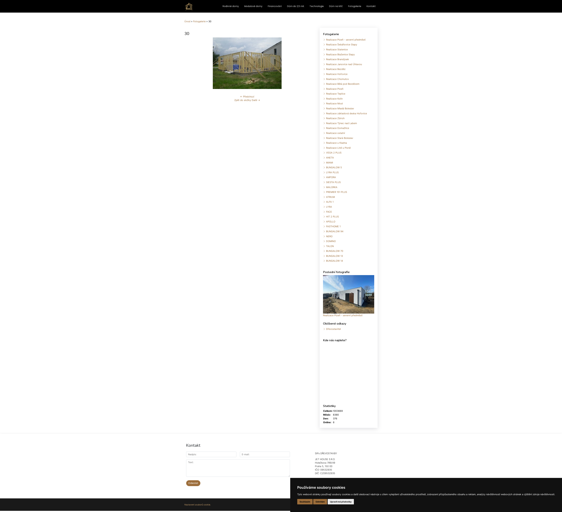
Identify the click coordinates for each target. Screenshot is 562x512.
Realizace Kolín (334, 98)
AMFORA (331, 177)
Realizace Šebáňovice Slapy (341, 44)
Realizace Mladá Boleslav (340, 108)
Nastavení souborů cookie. (197, 504)
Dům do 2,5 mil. (295, 6)
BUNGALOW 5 (334, 167)
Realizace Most (334, 103)
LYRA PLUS (332, 172)
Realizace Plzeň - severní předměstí (346, 39)
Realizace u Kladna (336, 142)
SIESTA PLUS (333, 182)
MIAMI (329, 162)
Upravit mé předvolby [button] (341, 501)
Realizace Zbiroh (335, 118)
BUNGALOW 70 (334, 250)
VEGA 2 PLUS (333, 152)
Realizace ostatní (335, 133)
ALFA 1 (330, 201)
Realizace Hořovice (336, 74)
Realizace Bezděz (336, 69)
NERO (329, 236)
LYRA (329, 206)
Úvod (187, 21)
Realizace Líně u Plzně (338, 147)
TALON (330, 246)
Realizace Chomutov (337, 79)
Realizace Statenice (337, 49)
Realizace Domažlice (337, 128)
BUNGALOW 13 (334, 255)
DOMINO (331, 241)
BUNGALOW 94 (334, 231)
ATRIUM (330, 196)
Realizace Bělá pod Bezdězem (342, 83)
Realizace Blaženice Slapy (340, 54)
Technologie (317, 6)
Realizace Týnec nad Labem (341, 123)
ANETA (330, 157)
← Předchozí (247, 96)
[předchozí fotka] (189, 63)
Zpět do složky (242, 100)
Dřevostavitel (333, 328)
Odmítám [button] (320, 501)
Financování (275, 6)
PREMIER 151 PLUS (336, 192)
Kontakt (371, 6)
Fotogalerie (354, 6)
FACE (329, 211)
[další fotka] (305, 63)
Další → (256, 100)
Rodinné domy (230, 6)
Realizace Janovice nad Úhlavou (344, 64)
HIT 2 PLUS (332, 216)
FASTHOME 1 (333, 226)
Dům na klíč (336, 6)
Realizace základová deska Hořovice (346, 113)
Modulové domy (253, 6)
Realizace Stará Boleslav (339, 138)
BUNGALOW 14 (334, 260)
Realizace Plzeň (334, 88)
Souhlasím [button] (305, 501)
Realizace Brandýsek (337, 59)
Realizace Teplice (335, 93)
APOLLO (330, 221)
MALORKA (331, 187)
